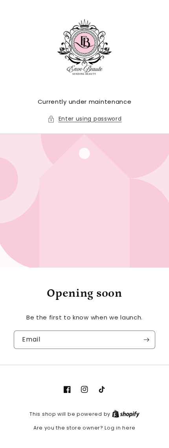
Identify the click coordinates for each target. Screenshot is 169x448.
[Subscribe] (146, 339)
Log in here (120, 427)
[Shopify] (126, 414)
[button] (85, 119)
